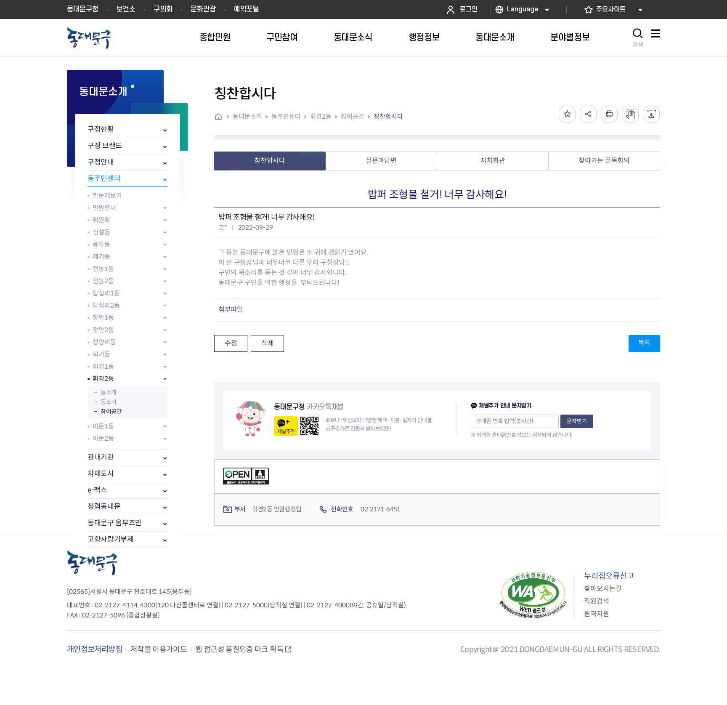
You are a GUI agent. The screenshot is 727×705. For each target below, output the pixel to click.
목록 (644, 342)
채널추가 (286, 431)
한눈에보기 (107, 196)
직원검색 (596, 601)
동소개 (109, 392)
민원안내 (104, 208)
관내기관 (101, 457)
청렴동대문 (104, 506)
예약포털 (246, 9)
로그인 (469, 9)
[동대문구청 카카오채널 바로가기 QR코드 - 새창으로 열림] (309, 425)
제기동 (101, 257)
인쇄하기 (609, 114)
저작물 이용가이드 (158, 649)
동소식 (109, 402)
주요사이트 (611, 9)
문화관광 (203, 9)
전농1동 (103, 269)
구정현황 (101, 129)
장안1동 (103, 318)
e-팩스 (97, 490)
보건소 (126, 9)
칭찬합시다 (388, 116)
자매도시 (101, 473)
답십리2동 (106, 305)
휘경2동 (103, 379)
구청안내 (101, 162)
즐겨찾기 (567, 114)
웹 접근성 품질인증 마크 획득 (239, 649)
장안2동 (103, 330)
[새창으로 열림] (630, 114)
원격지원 (596, 613)
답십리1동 (106, 293)
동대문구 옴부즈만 (115, 523)
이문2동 (103, 438)
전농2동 (103, 281)
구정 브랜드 (105, 145)
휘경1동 (103, 366)
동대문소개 (247, 116)
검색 (637, 44)
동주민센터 (104, 178)
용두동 (101, 244)
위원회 (101, 220)
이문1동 (103, 426)
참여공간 (111, 411)
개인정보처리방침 (94, 649)
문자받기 (577, 421)
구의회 (163, 9)
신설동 (101, 232)
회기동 (101, 354)
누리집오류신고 (609, 576)
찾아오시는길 (603, 588)
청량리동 (104, 342)
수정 (231, 343)
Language (522, 9)
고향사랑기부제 (111, 539)
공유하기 (588, 114)
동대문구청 (82, 9)
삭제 (267, 343)
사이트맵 (655, 38)
